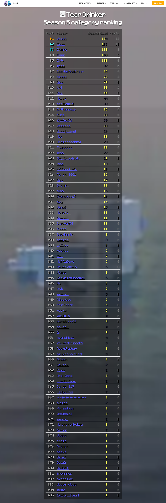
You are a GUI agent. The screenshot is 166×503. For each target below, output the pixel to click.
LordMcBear (66, 381)
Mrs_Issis (64, 375)
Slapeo (62, 402)
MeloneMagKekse (70, 424)
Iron (60, 152)
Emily (60, 60)
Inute (61, 489)
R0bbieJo (64, 299)
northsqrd (65, 103)
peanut (62, 250)
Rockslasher (67, 348)
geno (61, 65)
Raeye (62, 451)
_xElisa (62, 245)
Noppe (62, 98)
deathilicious (67, 484)
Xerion (62, 429)
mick (60, 288)
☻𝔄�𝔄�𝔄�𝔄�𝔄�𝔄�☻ (72, 397)
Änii (59, 87)
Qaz (60, 92)
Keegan (63, 239)
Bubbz (62, 228)
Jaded (62, 435)
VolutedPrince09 (70, 342)
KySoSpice (65, 478)
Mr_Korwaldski (68, 158)
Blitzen (62, 359)
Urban (62, 38)
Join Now (158, 3)
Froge (62, 440)
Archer (63, 446)
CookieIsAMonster (71, 277)
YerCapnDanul (68, 495)
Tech (61, 44)
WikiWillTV (63, 315)
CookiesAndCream (70, 71)
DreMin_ (63, 185)
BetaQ (61, 462)
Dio (59, 283)
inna (60, 163)
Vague (62, 272)
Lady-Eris (65, 391)
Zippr (61, 54)
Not (59, 136)
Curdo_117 (65, 386)
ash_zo (63, 294)
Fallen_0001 (66, 174)
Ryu (60, 201)
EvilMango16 (66, 109)
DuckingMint (66, 234)
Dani (60, 82)
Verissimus (65, 408)
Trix (60, 256)
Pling (60, 114)
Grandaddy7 (66, 196)
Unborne (64, 125)
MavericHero (67, 266)
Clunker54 (65, 223)
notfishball (65, 337)
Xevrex (63, 364)
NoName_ (64, 212)
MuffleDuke (65, 261)
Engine (62, 49)
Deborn (63, 218)
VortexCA (64, 120)
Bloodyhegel (66, 131)
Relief (61, 457)
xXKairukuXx (67, 169)
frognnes (64, 473)
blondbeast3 (67, 321)
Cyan (61, 370)
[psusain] (64, 413)
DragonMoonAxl (69, 141)
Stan (60, 190)
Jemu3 (62, 207)
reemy (62, 310)
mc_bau (63, 326)
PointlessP (65, 304)
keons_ (62, 419)
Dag (60, 180)
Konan (62, 76)
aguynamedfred (69, 353)
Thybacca (64, 147)
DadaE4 (63, 468)
